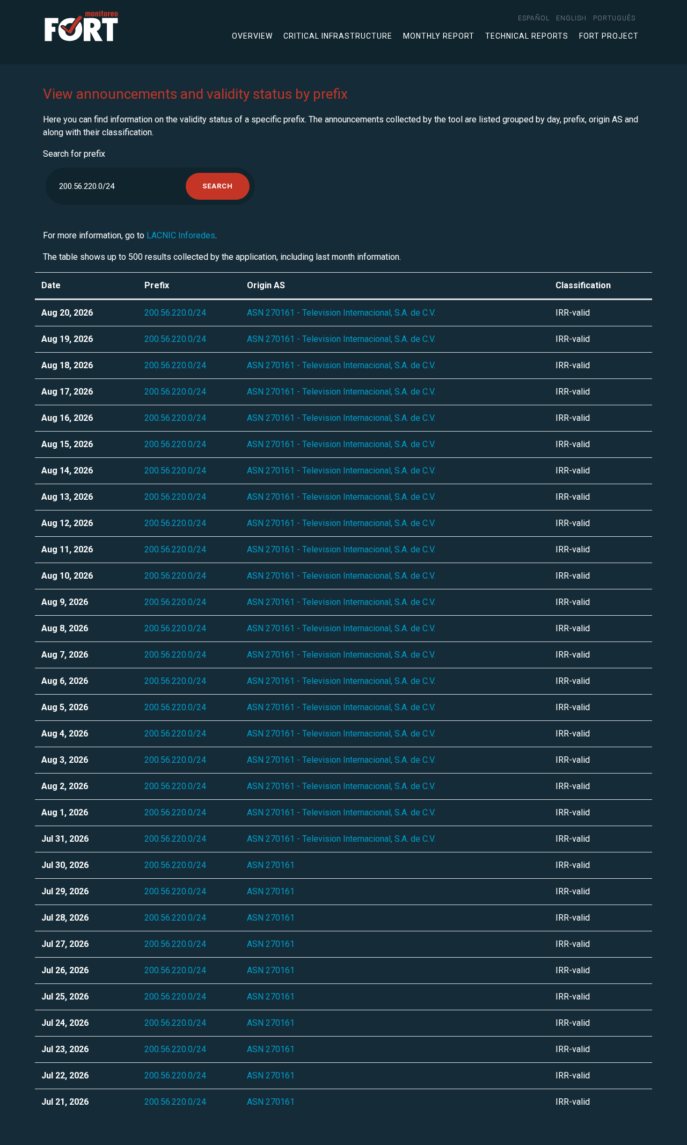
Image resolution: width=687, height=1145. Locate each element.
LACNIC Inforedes (181, 235)
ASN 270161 (271, 865)
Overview (252, 36)
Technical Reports (526, 36)
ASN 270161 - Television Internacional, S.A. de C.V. (341, 313)
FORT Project (609, 36)
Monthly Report (438, 36)
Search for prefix (74, 154)
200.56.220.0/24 (175, 313)
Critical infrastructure (337, 36)
